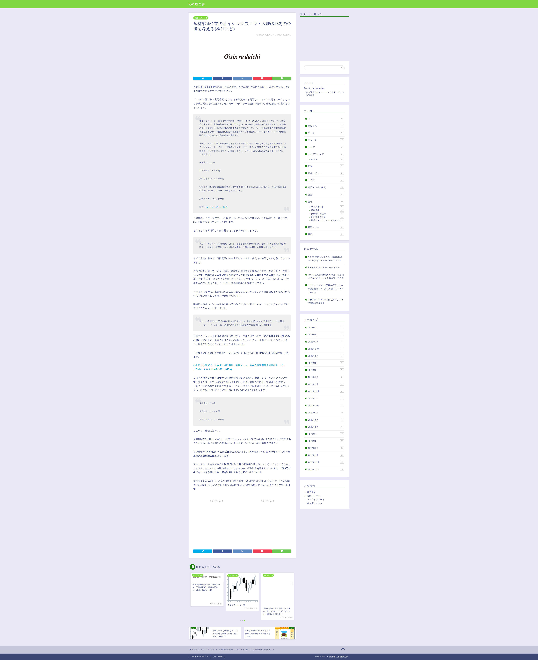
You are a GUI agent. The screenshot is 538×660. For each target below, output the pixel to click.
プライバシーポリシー (199, 656)
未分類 (325, 180)
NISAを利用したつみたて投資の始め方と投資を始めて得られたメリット (325, 259)
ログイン (311, 492)
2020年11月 (325, 398)
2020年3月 (325, 441)
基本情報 (326, 210)
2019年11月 (325, 469)
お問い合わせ (218, 656)
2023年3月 (325, 327)
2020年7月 (325, 412)
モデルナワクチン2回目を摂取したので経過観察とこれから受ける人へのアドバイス (326, 289)
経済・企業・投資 (201, 18)
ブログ (325, 147)
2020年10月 (325, 405)
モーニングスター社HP (217, 207)
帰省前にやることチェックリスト (323, 267)
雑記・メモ (325, 227)
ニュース (325, 140)
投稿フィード (313, 496)
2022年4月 (325, 334)
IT (325, 119)
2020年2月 (325, 448)
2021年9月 (325, 356)
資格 (325, 201)
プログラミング (325, 154)
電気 (325, 234)
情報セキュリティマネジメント (326, 220)
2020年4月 (325, 434)
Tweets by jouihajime (314, 88)
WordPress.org (315, 503)
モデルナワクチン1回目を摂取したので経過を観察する (325, 301)
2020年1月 (325, 455)
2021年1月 (325, 384)
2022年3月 (325, 342)
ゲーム (325, 133)
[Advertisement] (216, 522)
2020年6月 (325, 420)
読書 (325, 194)
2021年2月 (325, 377)
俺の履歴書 (196, 4)
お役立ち (325, 126)
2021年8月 (325, 363)
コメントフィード (316, 499)
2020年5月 (325, 427)
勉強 (325, 166)
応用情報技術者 (327, 217)
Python (326, 159)
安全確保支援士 (326, 214)
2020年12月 (325, 391)
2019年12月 (325, 462)
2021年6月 (325, 370)
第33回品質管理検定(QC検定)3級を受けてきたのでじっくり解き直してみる (326, 276)
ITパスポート (326, 207)
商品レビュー (325, 173)
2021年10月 (325, 349)
